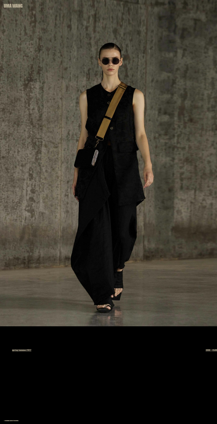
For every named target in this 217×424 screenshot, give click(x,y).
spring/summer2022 (21, 350)
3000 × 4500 (211, 350)
